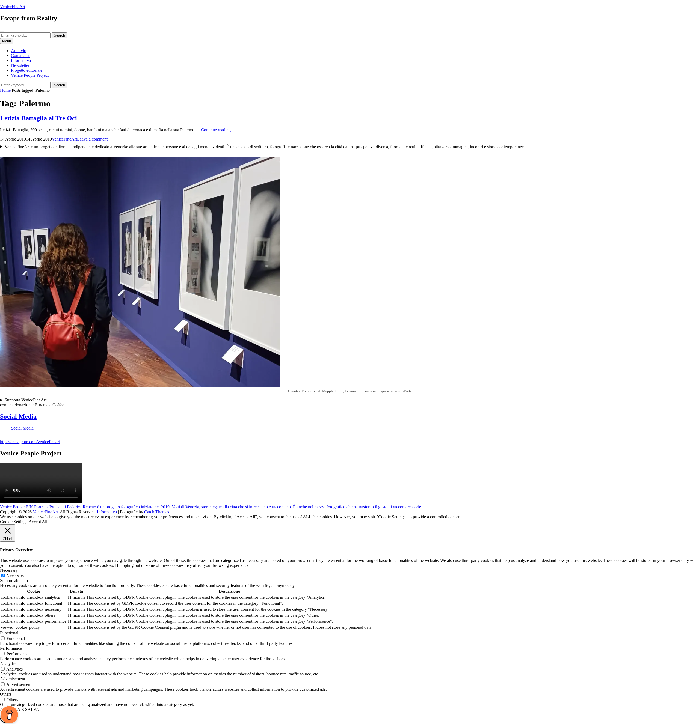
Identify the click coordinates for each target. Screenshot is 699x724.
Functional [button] (9, 633)
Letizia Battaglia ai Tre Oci (38, 118)
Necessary (15, 575)
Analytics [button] (8, 663)
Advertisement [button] (12, 679)
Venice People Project (30, 75)
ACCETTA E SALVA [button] (19, 709)
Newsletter (20, 65)
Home (6, 90)
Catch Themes (156, 512)
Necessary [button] (9, 570)
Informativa (21, 60)
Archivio (18, 50)
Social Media (18, 416)
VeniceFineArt (12, 6)
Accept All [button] (38, 521)
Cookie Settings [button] (13, 521)
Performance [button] (11, 648)
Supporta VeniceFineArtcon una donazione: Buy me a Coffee (32, 402)
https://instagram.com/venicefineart (30, 441)
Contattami (20, 55)
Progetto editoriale (26, 70)
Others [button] (5, 694)
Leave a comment (92, 139)
